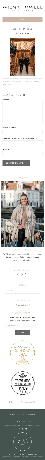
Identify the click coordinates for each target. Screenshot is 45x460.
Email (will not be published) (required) (19, 138)
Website (5, 149)
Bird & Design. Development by (22, 456)
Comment (6, 99)
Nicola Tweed (37, 456)
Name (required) (9, 128)
